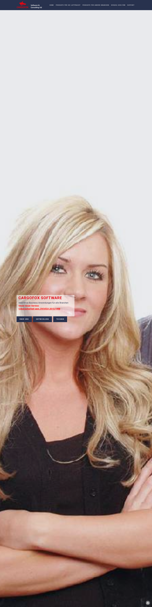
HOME (52, 5)
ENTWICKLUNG (42, 319)
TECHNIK (60, 319)
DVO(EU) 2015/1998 (118, 5)
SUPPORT (130, 5)
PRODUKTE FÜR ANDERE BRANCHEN (96, 5)
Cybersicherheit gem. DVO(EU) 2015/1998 (39, 309)
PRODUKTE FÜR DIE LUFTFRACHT (68, 5)
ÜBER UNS (24, 319)
